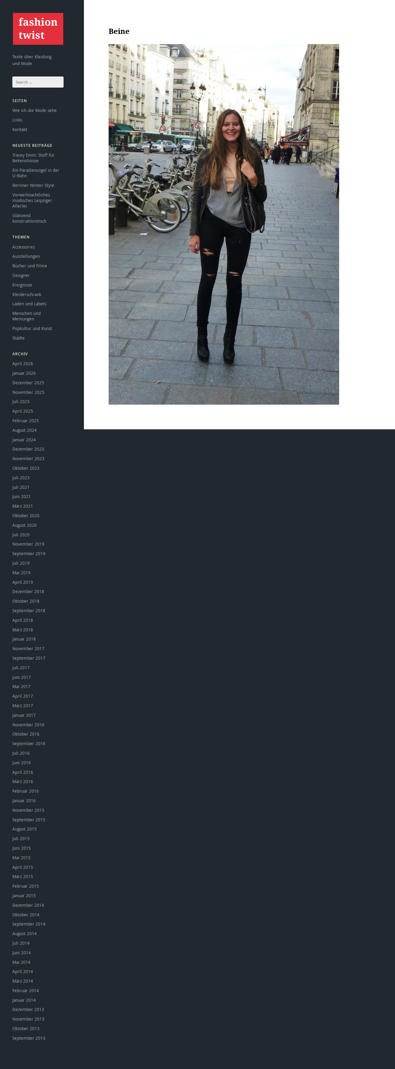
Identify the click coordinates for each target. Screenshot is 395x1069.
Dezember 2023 (28, 449)
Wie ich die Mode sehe (34, 110)
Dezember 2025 (28, 383)
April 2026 (22, 363)
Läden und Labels (29, 304)
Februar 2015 (25, 886)
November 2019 (28, 544)
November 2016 (28, 725)
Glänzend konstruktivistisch (29, 218)
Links (17, 120)
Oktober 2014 (26, 915)
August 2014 (24, 933)
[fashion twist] (38, 28)
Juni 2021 (21, 496)
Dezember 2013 (28, 1009)
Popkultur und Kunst (32, 328)
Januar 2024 (24, 440)
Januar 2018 (24, 639)
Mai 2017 (21, 686)
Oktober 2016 (26, 734)
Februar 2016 (25, 791)
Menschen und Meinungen (26, 316)
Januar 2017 (24, 715)
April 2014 (22, 971)
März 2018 (22, 630)
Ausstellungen (26, 256)
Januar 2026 (24, 373)
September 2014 (28, 924)
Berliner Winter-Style (33, 185)
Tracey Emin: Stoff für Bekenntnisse (33, 157)
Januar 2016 (24, 800)
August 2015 (24, 829)
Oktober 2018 (26, 601)
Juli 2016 (21, 753)
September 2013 (28, 1038)
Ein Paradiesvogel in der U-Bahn (36, 173)
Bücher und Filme (29, 266)
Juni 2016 (21, 763)
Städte (18, 338)
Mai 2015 (21, 858)
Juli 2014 (21, 943)
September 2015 (28, 820)
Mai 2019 (21, 573)
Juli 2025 (21, 401)
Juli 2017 (21, 668)
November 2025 (28, 392)
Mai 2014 (21, 962)
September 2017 (28, 658)
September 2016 (28, 743)
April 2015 (22, 867)
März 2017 (22, 705)
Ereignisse (22, 285)
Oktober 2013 (26, 1028)
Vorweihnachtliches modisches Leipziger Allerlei (32, 200)
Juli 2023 (21, 478)
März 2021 (22, 506)
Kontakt (19, 129)
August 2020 (24, 525)
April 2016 (22, 772)
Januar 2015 (24, 895)
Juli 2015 (21, 838)
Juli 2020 (21, 535)
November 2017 (28, 648)
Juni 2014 (21, 952)
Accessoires (23, 247)
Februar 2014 (25, 990)
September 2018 (28, 610)
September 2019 (28, 553)
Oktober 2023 (26, 468)
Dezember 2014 (28, 905)
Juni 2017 (21, 677)
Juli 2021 (21, 487)
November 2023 (28, 458)
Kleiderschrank (26, 294)
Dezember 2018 (28, 591)
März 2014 (22, 981)
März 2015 (22, 876)
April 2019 (22, 582)
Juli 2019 (21, 563)
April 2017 (22, 696)
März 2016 (22, 781)
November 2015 (28, 810)
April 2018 (22, 620)
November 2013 (28, 1019)
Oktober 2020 (26, 515)
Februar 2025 (25, 420)
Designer (21, 275)
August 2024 (24, 430)
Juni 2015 (21, 848)
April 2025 (22, 411)
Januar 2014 (24, 1000)
